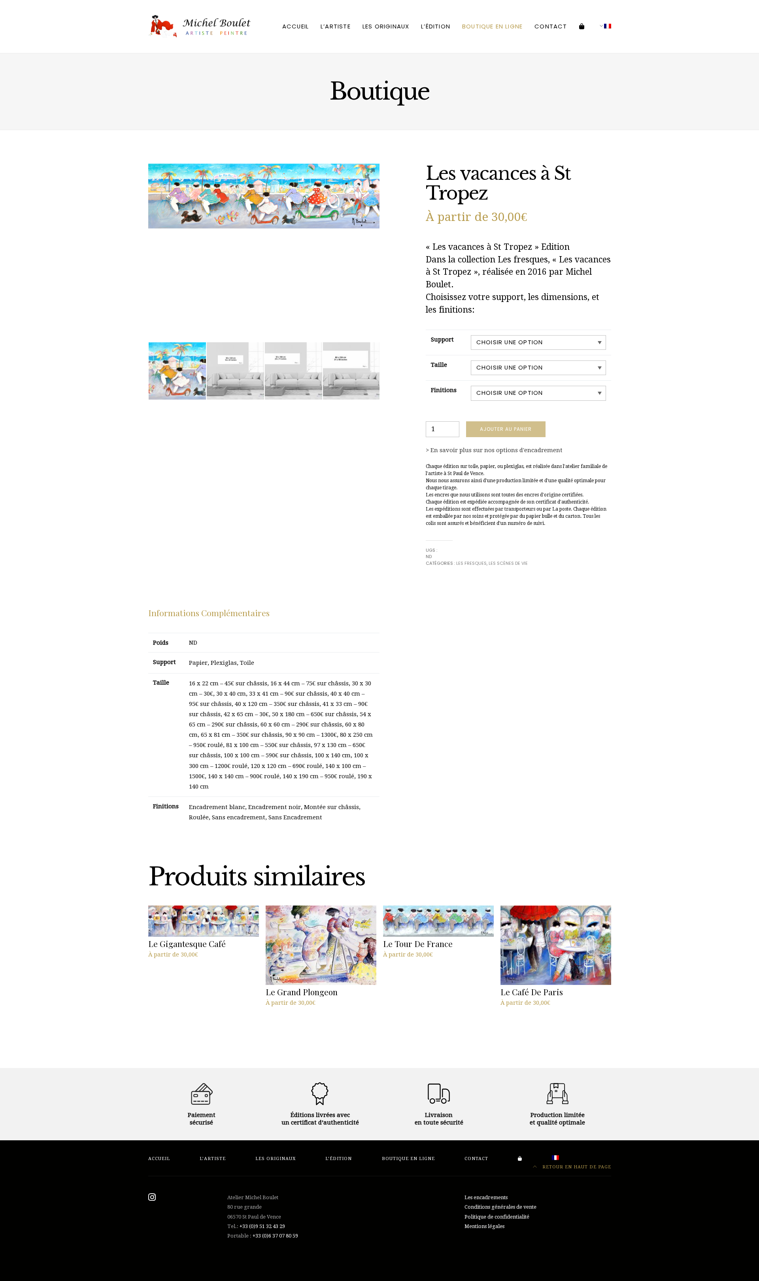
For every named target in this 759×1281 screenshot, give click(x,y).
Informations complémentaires (209, 612)
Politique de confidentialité (496, 1217)
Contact (550, 26)
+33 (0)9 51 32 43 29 (262, 1226)
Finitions (444, 390)
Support (442, 339)
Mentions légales (484, 1226)
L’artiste (336, 26)
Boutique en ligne (492, 26)
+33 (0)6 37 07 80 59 (275, 1236)
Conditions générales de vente (500, 1207)
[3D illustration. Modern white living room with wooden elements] (235, 371)
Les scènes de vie (508, 563)
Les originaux (386, 26)
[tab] (209, 613)
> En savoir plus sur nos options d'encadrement (494, 450)
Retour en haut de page (576, 1167)
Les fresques (471, 563)
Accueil (295, 26)
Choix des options (176, 964)
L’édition (435, 26)
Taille (439, 364)
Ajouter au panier (506, 429)
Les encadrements (486, 1197)
